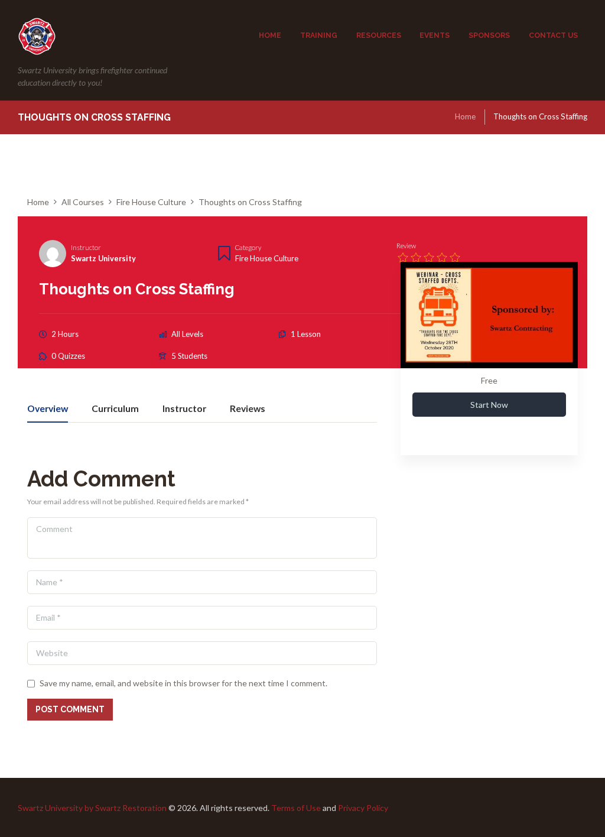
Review (406, 245)
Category (248, 247)
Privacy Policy (363, 808)
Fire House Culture (266, 258)
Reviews (247, 409)
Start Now (489, 405)
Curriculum (115, 409)
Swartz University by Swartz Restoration (92, 808)
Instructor (86, 247)
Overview (47, 409)
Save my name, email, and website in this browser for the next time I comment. (183, 683)
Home (465, 116)
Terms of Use (296, 808)
